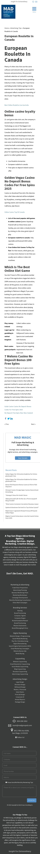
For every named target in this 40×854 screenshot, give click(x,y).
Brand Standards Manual (20, 620)
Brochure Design (20, 684)
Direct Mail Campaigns (20, 602)
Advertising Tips (15, 28)
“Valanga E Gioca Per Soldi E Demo (16, 495)
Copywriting (20, 658)
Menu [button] (34, 12)
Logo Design (20, 682)
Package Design (20, 702)
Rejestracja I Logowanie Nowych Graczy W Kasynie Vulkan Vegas (21, 512)
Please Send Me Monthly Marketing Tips (20, 782)
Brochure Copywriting (20, 671)
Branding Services (20, 607)
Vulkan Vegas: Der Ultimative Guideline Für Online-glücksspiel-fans (21, 475)
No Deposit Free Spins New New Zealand (18, 413)
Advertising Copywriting (20, 674)
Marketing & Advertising (20, 584)
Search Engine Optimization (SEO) (20, 646)
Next (32, 424)
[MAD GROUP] (8, 12)
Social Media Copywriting (20, 666)
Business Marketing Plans (20, 593)
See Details (22, 458)
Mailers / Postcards (20, 689)
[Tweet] (8, 418)
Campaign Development (20, 597)
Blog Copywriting (20, 669)
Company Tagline (20, 615)
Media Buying (20, 653)
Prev (7, 424)
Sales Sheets (20, 692)
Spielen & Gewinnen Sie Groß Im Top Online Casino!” (22, 507)
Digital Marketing (20, 633)
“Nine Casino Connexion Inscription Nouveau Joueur (22, 504)
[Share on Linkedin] (11, 418)
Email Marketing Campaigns (20, 648)
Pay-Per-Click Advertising (20, 641)
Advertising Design (20, 679)
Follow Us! (21, 737)
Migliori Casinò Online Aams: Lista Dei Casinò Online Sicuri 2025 (22, 517)
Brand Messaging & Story (20, 628)
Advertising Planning (20, 590)
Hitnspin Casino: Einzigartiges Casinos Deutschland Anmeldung (21, 491)
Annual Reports (20, 699)
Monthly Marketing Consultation (20, 600)
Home (6, 28)
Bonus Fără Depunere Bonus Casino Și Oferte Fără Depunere (21, 485)
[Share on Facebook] (5, 418)
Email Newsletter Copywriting (20, 664)
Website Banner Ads (20, 651)
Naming (20, 611)
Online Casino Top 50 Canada (14, 212)
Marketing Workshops (20, 595)
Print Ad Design (20, 694)
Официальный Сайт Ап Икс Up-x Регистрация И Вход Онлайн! (21, 500)
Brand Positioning (20, 613)
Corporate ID (20, 697)
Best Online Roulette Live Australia (16, 105)
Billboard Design (20, 687)
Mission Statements (19, 625)
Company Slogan (20, 618)
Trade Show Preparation (20, 588)
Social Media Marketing (19, 638)
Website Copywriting (20, 661)
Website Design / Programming (20, 636)
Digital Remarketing (20, 643)
